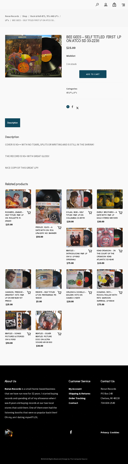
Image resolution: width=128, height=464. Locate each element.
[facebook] (72, 432)
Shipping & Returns (79, 393)
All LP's (69, 92)
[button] (57, 39)
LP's (75, 92)
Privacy (105, 432)
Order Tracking (77, 398)
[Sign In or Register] (105, 4)
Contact (73, 402)
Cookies (114, 432)
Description (12, 122)
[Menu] (123, 5)
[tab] (12, 122)
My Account (75, 388)
